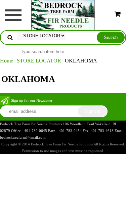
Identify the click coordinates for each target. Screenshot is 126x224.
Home (6, 60)
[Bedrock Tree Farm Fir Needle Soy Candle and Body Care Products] (63, 14)
